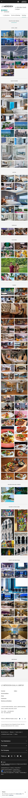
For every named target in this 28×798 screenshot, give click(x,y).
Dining (2, 695)
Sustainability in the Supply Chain (7, 772)
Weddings (24, 15)
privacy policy (19, 793)
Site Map (17, 772)
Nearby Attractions (6, 15)
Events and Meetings (15, 15)
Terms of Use (17, 767)
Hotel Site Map (23, 772)
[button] (18, 2)
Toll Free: (7, 711)
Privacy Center (16, 769)
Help (2, 774)
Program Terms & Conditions (6, 769)
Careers (11, 767)
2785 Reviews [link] (6, 11)
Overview (3, 690)
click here (11, 795)
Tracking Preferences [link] (5, 767)
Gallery (15, 690)
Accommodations (4, 693)
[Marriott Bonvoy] (23, 1)
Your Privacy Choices (7, 771)
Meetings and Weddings (6, 700)
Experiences (3, 698)
